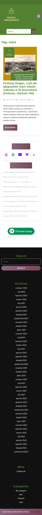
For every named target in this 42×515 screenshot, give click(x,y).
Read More (11, 128)
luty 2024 (21, 349)
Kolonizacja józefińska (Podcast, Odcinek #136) (20, 196)
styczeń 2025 (21, 307)
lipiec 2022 (21, 421)
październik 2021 (21, 452)
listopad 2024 (21, 315)
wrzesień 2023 (21, 368)
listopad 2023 (21, 360)
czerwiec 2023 (21, 379)
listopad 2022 (21, 406)
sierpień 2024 (21, 326)
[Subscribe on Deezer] (27, 155)
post (21, 502)
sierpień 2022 (21, 417)
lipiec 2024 (21, 330)
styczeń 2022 (21, 440)
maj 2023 (21, 383)
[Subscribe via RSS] (34, 155)
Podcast (21, 498)
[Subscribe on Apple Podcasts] (6, 155)
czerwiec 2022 (21, 425)
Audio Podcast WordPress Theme (15, 512)
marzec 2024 (21, 345)
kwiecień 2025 (21, 296)
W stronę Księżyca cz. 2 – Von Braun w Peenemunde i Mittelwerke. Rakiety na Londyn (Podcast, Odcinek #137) (19, 186)
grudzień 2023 (21, 357)
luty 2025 (21, 303)
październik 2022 (21, 410)
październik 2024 (21, 318)
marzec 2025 (21, 299)
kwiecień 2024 (21, 341)
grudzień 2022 (21, 402)
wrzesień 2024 (21, 322)
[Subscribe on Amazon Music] (20, 155)
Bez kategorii (21, 491)
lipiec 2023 (21, 376)
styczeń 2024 (21, 353)
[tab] (39, 16)
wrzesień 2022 (21, 414)
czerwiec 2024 (21, 334)
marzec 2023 (21, 391)
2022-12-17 (10, 99)
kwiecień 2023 (21, 387)
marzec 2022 (21, 433)
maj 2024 (21, 337)
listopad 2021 (21, 448)
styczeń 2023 (21, 398)
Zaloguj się (21, 471)
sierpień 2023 (21, 372)
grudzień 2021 (21, 444)
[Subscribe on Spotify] (13, 155)
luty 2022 (21, 436)
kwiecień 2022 (21, 429)
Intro (21, 495)
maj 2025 (21, 292)
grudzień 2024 (21, 311)
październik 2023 (21, 364)
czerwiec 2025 (21, 288)
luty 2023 (21, 395)
